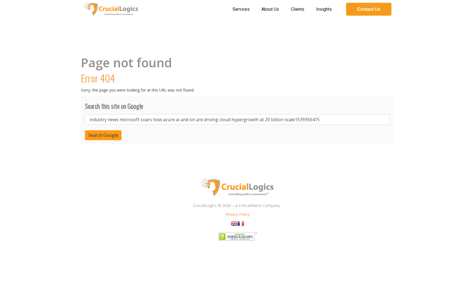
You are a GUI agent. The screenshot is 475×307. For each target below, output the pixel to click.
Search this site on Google (114, 106)
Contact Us (368, 9)
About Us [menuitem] (270, 9)
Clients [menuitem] (297, 9)
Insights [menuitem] (324, 9)
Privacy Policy (237, 214)
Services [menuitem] (241, 9)
